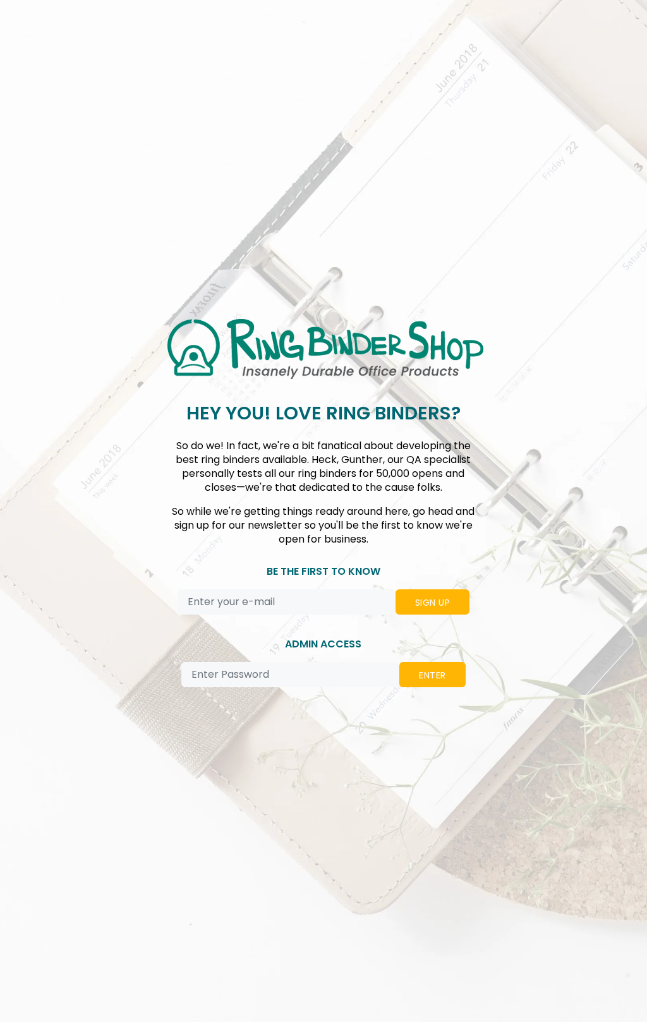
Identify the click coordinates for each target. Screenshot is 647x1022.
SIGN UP (432, 602)
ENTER (432, 675)
